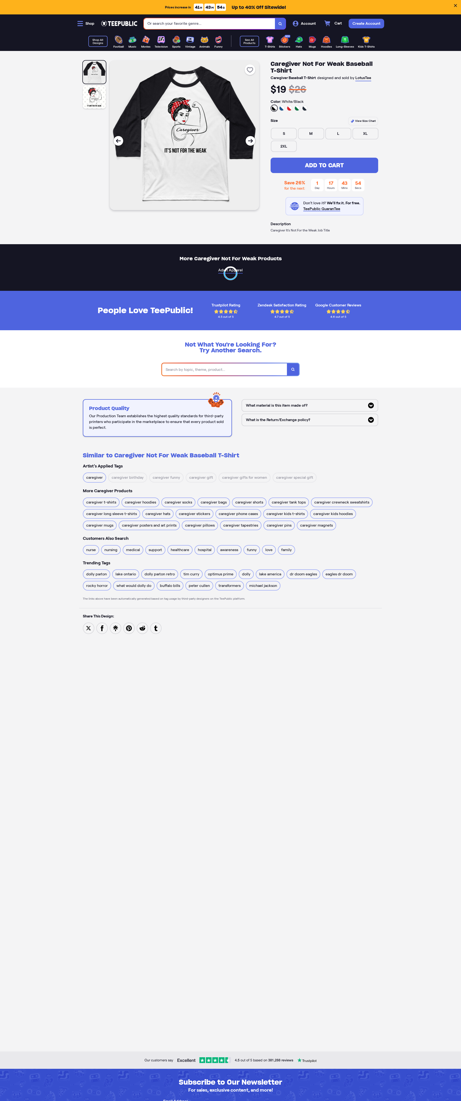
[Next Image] (250, 141)
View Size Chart (365, 120)
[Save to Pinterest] (129, 628)
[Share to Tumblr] (156, 628)
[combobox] (209, 23)
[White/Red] (289, 108)
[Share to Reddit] (142, 628)
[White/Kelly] (297, 108)
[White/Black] (274, 108)
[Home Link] (119, 23)
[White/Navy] (305, 108)
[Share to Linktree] (115, 628)
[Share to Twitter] (88, 628)
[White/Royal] (282, 108)
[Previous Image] (118, 141)
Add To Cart (324, 165)
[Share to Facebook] (102, 628)
